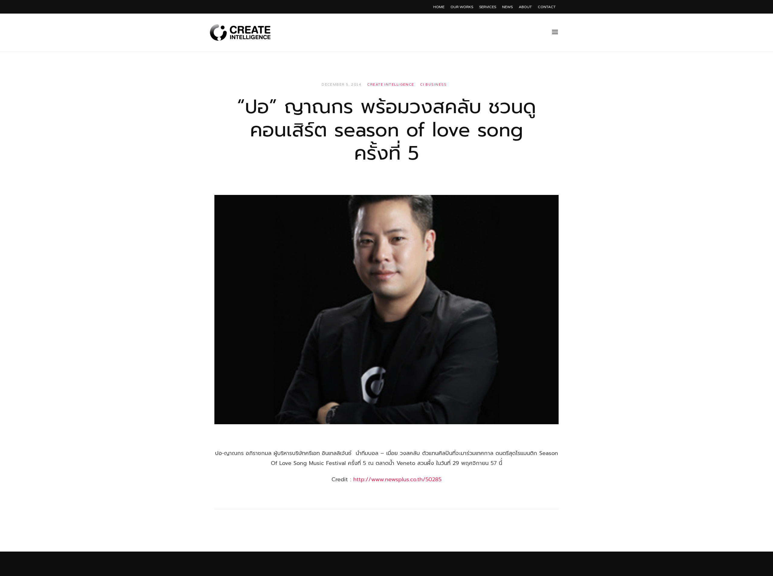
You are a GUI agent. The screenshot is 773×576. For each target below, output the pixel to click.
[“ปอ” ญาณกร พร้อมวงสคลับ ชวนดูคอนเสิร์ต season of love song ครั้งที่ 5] (386, 309)
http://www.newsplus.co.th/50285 (397, 479)
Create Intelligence (390, 85)
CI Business (433, 85)
